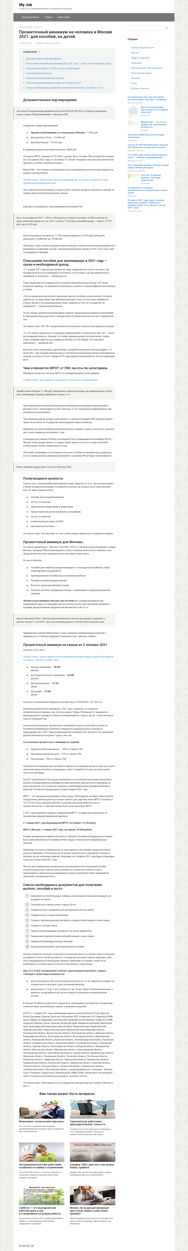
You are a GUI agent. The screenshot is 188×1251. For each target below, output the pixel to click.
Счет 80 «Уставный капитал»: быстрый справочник (151, 177)
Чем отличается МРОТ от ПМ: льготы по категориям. (53, 68)
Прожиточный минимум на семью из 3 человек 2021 (53, 83)
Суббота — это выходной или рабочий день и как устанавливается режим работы (40, 1210)
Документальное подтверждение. (43, 58)
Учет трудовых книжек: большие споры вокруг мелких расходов (148, 166)
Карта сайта (64, 17)
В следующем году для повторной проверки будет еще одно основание (147, 98)
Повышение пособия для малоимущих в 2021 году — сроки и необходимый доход (68, 63)
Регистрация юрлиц (141, 73)
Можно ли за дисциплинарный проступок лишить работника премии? (89, 1210)
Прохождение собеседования (146, 68)
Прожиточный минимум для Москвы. (45, 78)
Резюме (135, 78)
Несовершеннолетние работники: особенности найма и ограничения (41, 1166)
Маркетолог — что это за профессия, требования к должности (154, 124)
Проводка (136, 63)
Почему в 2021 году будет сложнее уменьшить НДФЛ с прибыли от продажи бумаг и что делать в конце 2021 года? (147, 204)
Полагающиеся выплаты (39, 73)
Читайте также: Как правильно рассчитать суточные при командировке (60, 380)
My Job (25, 4)
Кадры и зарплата (52, 43)
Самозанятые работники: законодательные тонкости (87, 1123)
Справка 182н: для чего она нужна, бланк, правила (92, 1166)
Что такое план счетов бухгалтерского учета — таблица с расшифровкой (147, 156)
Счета (134, 83)
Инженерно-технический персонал (41, 1121)
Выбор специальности (142, 47)
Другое (135, 52)
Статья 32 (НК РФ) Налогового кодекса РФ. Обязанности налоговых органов (148, 146)
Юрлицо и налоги (140, 88)
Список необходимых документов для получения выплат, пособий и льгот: (64, 87)
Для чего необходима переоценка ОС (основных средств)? (154, 109)
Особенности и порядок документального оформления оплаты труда (148, 190)
